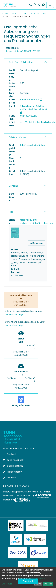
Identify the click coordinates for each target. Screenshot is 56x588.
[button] (43, 5)
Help (35, 5)
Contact (11, 454)
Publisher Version (18, 137)
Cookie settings (15, 466)
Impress (11, 477)
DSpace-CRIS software (25, 491)
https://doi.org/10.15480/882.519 (23, 51)
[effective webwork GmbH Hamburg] (22, 499)
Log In (39, 5)
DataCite (15, 539)
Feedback (28, 581)
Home (5, 14)
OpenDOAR (18, 553)
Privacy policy (14, 471)
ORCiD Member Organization (37, 526)
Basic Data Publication (20, 62)
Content (13, 185)
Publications (19, 14)
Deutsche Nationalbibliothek (15, 526)
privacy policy (38, 578)
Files (11, 211)
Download (37, 243)
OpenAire (38, 553)
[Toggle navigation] (50, 5)
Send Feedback (15, 460)
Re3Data (35, 539)
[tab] (28, 62)
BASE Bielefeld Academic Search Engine (28, 566)
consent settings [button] (14, 314)
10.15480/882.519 (28, 115)
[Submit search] (30, 4)
